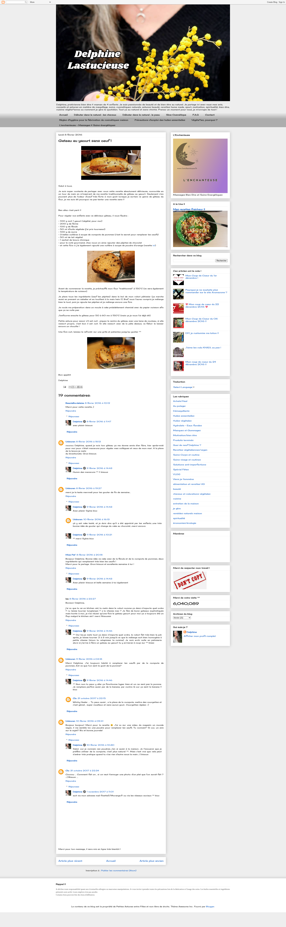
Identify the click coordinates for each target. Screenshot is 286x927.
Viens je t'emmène (183, 479)
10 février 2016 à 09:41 (89, 721)
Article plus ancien (152, 860)
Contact (209, 114)
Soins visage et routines (187, 459)
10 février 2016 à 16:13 (96, 519)
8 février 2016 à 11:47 (99, 421)
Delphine (77, 421)
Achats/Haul (180, 401)
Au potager (179, 406)
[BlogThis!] (72, 386)
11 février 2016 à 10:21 (99, 534)
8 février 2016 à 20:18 (89, 555)
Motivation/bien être (185, 435)
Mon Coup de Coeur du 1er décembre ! (201, 276)
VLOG (176, 474)
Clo (75, 698)
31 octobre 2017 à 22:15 (92, 698)
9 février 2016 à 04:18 (89, 659)
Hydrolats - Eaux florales (187, 425)
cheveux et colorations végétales (191, 494)
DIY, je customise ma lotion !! (202, 333)
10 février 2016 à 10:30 (100, 745)
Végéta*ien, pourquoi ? (204, 120)
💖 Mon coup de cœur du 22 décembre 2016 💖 (202, 305)
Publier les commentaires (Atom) (118, 870)
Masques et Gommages (187, 430)
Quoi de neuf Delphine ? (187, 445)
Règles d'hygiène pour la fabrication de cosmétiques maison (93, 120)
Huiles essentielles (183, 415)
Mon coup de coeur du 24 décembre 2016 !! (200, 363)
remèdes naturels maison (187, 513)
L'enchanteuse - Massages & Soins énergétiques (87, 125)
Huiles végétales (182, 420)
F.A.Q (196, 114)
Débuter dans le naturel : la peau (141, 114)
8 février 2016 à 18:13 (88, 441)
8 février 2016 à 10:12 (97, 403)
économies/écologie (184, 523)
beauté (177, 489)
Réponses (74, 416)
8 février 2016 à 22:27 (82, 599)
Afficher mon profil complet (200, 636)
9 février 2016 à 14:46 (99, 631)
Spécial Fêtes (181, 469)
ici (154, 245)
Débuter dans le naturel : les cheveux (95, 114)
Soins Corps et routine (186, 454)
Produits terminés (183, 440)
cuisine (177, 498)
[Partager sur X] (75, 386)
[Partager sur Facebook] (78, 386)
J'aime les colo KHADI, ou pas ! (203, 347)
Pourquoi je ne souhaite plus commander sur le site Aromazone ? (206, 291)
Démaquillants (181, 411)
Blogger (210, 906)
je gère (177, 508)
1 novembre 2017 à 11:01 (100, 791)
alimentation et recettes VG (189, 484)
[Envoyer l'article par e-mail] (64, 386)
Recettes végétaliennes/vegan (190, 450)
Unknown (70, 441)
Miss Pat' (71, 555)
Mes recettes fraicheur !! (189, 209)
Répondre (71, 411)
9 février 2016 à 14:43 (99, 468)
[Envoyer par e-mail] (70, 386)
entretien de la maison (186, 503)
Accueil (63, 114)
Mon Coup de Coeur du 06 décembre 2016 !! (201, 319)
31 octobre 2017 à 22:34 (84, 770)
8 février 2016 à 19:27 (89, 488)
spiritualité (179, 518)
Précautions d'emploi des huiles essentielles (160, 120)
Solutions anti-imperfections (189, 464)
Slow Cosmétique (176, 114)
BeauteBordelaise (75, 403)
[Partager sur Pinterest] (81, 386)
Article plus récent (70, 860)
